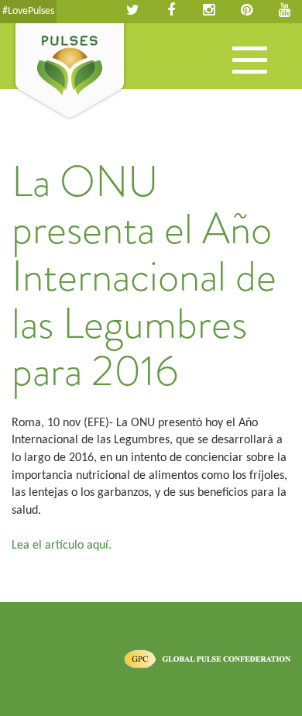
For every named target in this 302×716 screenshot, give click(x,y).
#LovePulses (28, 11)
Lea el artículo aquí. (62, 545)
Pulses (70, 72)
